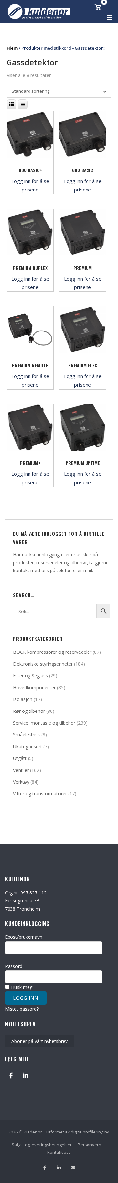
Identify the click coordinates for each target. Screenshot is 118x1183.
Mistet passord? (22, 1009)
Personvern (89, 1145)
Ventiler (21, 770)
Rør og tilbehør (29, 711)
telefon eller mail (74, 570)
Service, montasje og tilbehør (44, 723)
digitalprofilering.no (90, 1132)
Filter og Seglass (30, 675)
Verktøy (21, 782)
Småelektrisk (26, 735)
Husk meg (21, 987)
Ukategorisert (27, 746)
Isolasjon (22, 699)
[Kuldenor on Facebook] (11, 1076)
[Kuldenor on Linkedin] (25, 1076)
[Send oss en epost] (73, 1167)
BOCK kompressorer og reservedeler (52, 652)
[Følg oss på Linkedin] (58, 1167)
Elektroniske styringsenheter (43, 664)
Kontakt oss (59, 1152)
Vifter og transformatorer (40, 794)
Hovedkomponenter (34, 687)
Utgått (20, 758)
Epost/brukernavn (23, 937)
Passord (13, 966)
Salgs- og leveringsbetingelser (42, 1145)
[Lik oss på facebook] (44, 1167)
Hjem (12, 48)
